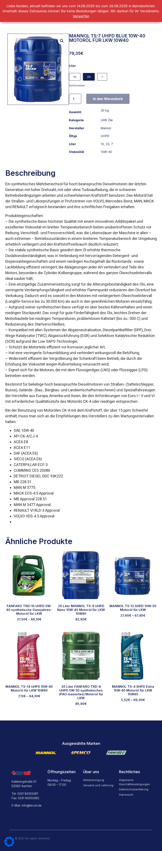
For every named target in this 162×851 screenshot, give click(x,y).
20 (107, 144)
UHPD (105, 136)
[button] (62, 41)
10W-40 (106, 152)
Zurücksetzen (77, 85)
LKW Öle (107, 120)
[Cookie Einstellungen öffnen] (9, 845)
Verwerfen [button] (81, 16)
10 (102, 144)
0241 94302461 (27, 793)
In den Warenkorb (108, 99)
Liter (72, 65)
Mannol (106, 128)
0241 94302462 (28, 798)
